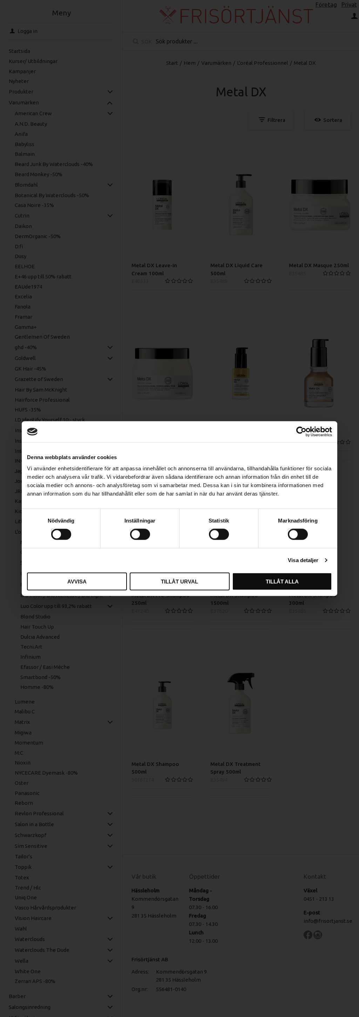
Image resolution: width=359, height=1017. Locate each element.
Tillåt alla (282, 581)
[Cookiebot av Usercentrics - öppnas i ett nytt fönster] (301, 432)
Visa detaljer (303, 560)
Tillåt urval (179, 581)
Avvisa (77, 581)
